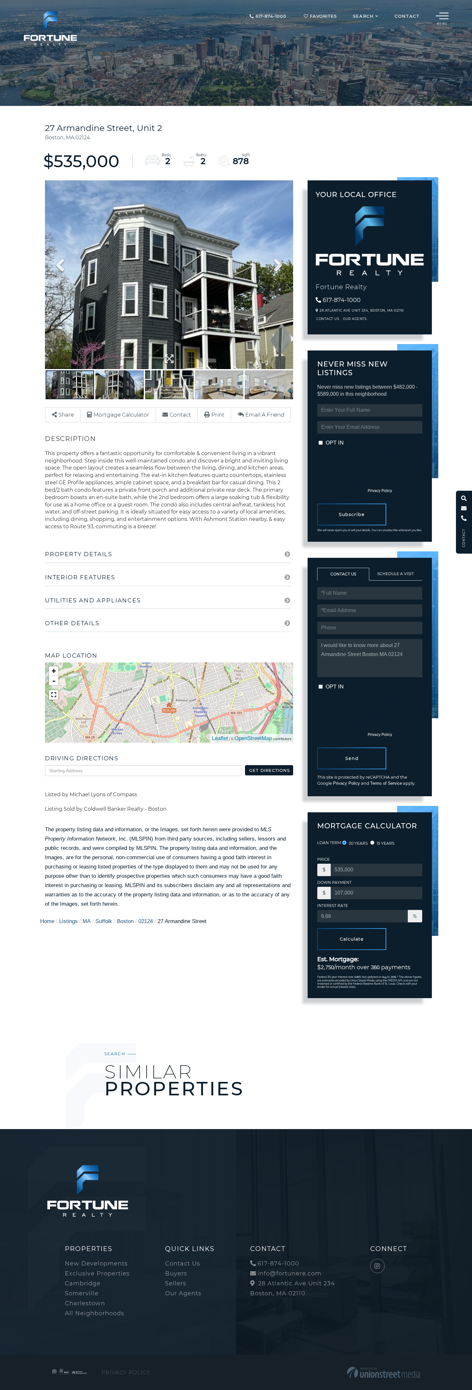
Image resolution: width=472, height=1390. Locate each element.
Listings (68, 921)
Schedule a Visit (395, 573)
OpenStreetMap (253, 738)
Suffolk (103, 921)
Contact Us (327, 319)
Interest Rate (332, 905)
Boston (125, 921)
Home (47, 921)
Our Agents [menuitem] (183, 1293)
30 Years (358, 843)
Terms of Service (386, 783)
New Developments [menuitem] (96, 1263)
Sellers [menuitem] (175, 1283)
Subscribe (352, 514)
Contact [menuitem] (407, 16)
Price (323, 859)
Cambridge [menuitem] (83, 1283)
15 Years (385, 843)
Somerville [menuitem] (82, 1293)
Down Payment (334, 882)
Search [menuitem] (363, 16)
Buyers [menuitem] (176, 1273)
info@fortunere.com (289, 1273)
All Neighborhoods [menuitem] (94, 1313)
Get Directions (269, 770)
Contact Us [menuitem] (182, 1263)
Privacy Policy (380, 490)
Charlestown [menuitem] (85, 1303)
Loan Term (329, 842)
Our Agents (354, 319)
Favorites (322, 16)
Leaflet (220, 738)
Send (352, 758)
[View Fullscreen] (53, 695)
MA (87, 921)
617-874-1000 (270, 16)
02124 (145, 921)
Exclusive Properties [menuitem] (97, 1273)
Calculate (352, 939)
